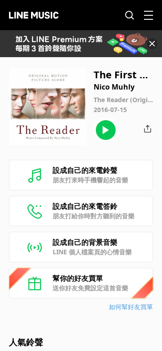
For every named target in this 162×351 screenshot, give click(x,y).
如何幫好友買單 (131, 306)
